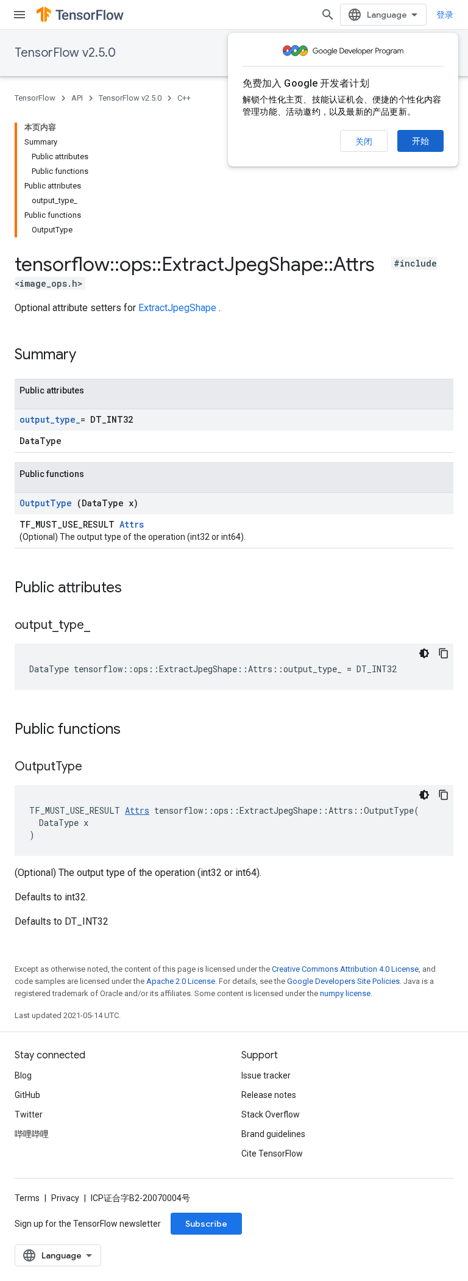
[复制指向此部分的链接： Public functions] (136, 730)
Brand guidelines (273, 1134)
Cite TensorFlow (272, 1153)
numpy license (345, 993)
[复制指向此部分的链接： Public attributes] (138, 588)
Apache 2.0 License (180, 981)
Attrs (131, 524)
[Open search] (328, 14)
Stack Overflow (270, 1114)
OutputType (48, 503)
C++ (184, 97)
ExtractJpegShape (178, 308)
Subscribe (206, 1223)
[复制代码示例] (443, 653)
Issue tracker (266, 1075)
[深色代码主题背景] (424, 653)
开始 (420, 140)
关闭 (363, 141)
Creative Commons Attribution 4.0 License (345, 969)
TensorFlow (35, 97)
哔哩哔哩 (32, 1134)
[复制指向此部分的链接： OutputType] (97, 767)
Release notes (268, 1095)
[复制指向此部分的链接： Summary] (92, 355)
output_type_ (50, 419)
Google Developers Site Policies (343, 981)
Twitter (29, 1114)
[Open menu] (19, 14)
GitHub (27, 1095)
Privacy (65, 1198)
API (77, 97)
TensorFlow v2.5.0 (65, 52)
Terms (27, 1198)
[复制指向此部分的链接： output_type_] (102, 626)
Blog (23, 1075)
